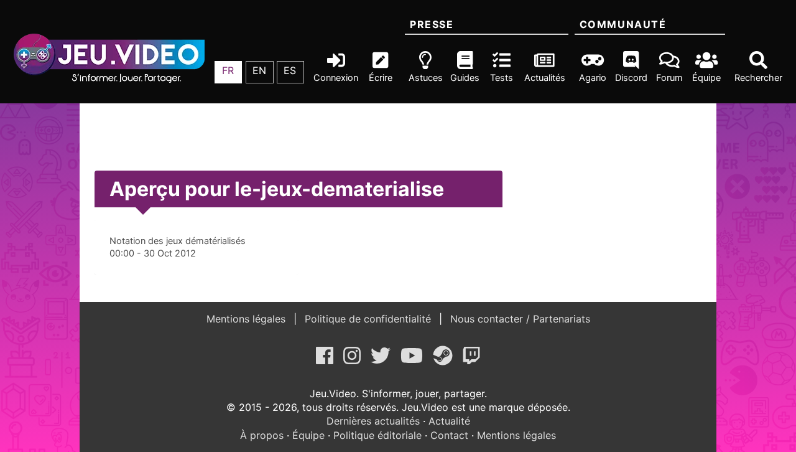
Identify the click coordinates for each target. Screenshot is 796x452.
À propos (262, 435)
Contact (449, 435)
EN (259, 70)
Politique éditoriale (377, 435)
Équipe (308, 435)
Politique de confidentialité (368, 319)
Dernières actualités (373, 421)
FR (228, 70)
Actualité (449, 421)
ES (290, 70)
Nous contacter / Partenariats (518, 319)
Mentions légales (247, 319)
